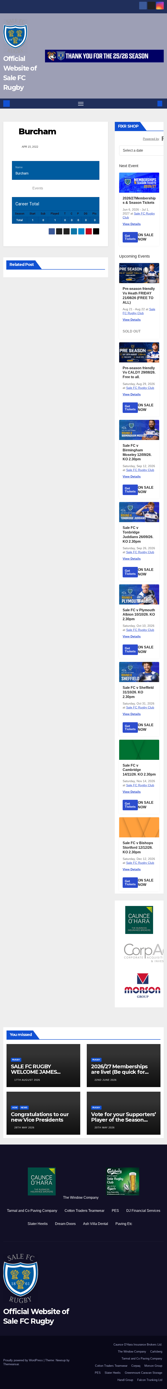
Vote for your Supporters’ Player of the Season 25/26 (123, 1119)
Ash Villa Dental (95, 1224)
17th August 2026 (27, 1080)
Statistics (21, 188)
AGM (14, 1107)
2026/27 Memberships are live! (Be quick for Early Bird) (119, 1072)
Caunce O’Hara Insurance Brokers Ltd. (138, 1344)
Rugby (16, 1059)
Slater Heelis (38, 1224)
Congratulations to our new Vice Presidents (40, 1117)
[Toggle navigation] (80, 103)
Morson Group (153, 1365)
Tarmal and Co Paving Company (32, 1210)
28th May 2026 (24, 1127)
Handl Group (125, 1380)
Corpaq (135, 1365)
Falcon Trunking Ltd (149, 1380)
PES (115, 1210)
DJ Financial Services (143, 1210)
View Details (132, 224)
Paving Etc (123, 1224)
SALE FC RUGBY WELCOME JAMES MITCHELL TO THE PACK (42, 1072)
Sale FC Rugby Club (140, 388)
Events (37, 188)
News (24, 1107)
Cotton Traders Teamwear (84, 1210)
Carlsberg (156, 1351)
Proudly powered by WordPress (23, 1360)
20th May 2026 (105, 1127)
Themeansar (11, 1364)
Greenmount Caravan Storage (143, 1372)
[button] (153, 103)
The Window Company (81, 1197)
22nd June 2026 (106, 1080)
